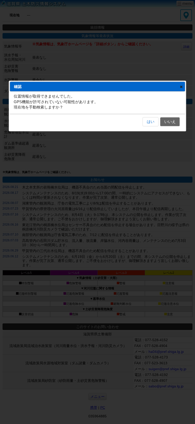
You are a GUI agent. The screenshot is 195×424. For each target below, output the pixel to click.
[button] (181, 86)
